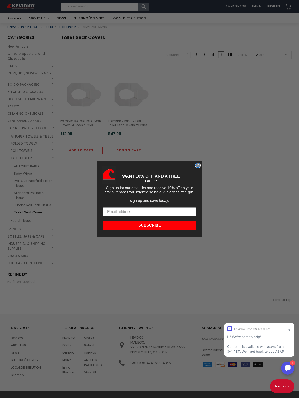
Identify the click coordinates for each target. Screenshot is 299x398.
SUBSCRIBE (149, 225)
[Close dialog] (198, 165)
